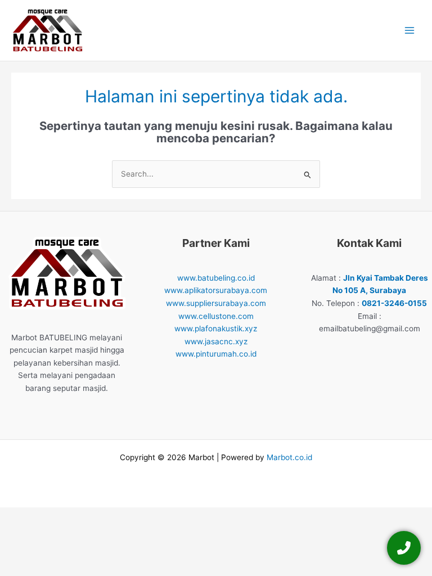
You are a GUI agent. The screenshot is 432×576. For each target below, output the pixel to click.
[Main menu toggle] (409, 30)
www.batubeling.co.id (216, 277)
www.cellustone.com (216, 316)
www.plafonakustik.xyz (215, 328)
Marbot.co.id (289, 457)
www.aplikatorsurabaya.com (215, 290)
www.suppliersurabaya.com (216, 303)
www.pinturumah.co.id (216, 353)
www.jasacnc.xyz (216, 341)
